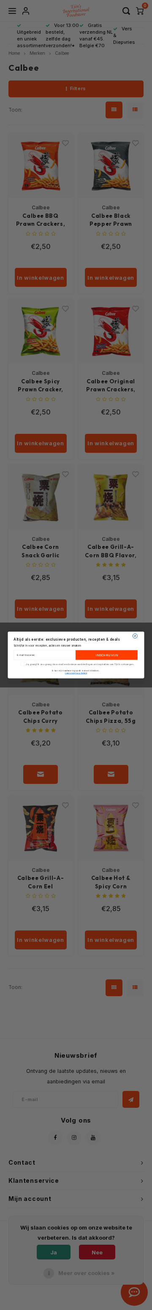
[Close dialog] (135, 636)
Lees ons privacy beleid (76, 673)
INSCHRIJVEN (106, 655)
